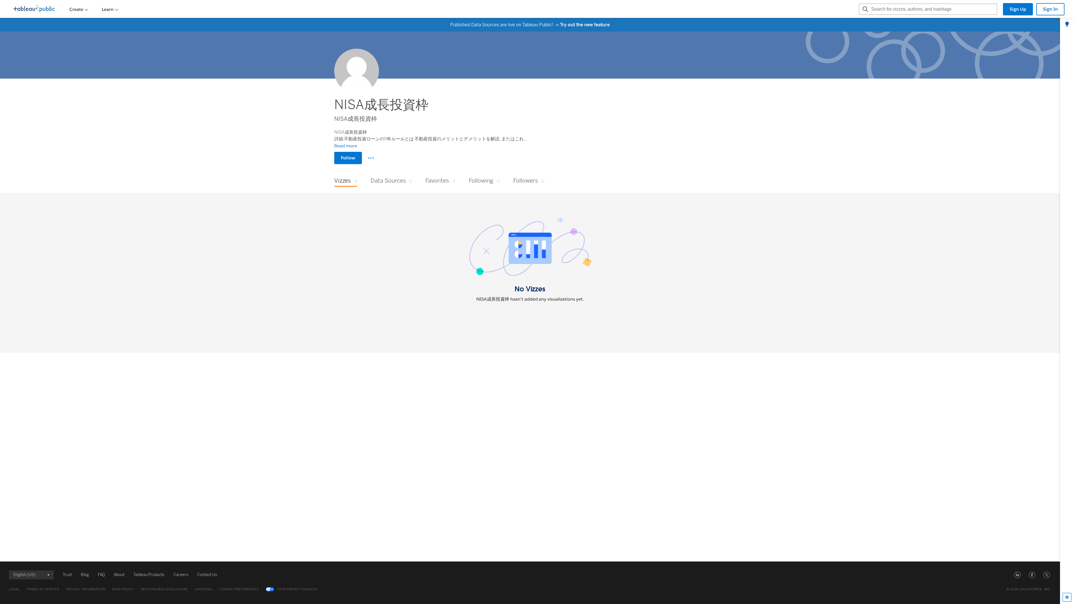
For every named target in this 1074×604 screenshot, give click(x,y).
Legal (14, 589)
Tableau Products (148, 574)
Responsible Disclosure (164, 589)
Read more (345, 146)
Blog (85, 574)
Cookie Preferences (239, 589)
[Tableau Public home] (34, 9)
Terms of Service (43, 589)
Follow (348, 158)
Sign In (1050, 9)
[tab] (1067, 24)
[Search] (864, 9)
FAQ (101, 574)
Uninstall (204, 589)
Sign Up (1018, 9)
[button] (1017, 574)
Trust (67, 574)
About (119, 574)
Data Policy (123, 589)
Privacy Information (85, 589)
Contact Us (207, 574)
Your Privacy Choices (297, 589)
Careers (180, 574)
